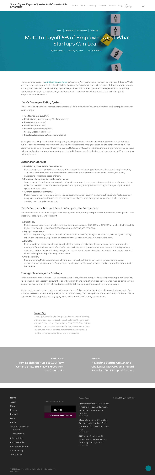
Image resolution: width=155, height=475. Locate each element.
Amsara (16, 429)
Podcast (14, 414)
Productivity (82, 30)
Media (13, 422)
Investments (18, 434)
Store (12, 406)
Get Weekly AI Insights (123, 398)
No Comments (95, 50)
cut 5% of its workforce (56, 82)
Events (13, 410)
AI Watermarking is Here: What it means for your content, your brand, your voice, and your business (94, 408)
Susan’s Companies (19, 426)
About (13, 402)
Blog (59, 30)
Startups (94, 30)
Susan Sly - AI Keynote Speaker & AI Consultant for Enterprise (39, 5)
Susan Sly (58, 50)
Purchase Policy (18, 442)
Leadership (69, 30)
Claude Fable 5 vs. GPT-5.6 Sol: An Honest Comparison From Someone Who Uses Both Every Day (94, 425)
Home (13, 398)
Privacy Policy (17, 438)
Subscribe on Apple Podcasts (60, 415)
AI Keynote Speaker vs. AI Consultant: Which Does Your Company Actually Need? (93, 439)
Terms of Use (16, 454)
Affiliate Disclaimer (19, 446)
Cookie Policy (16, 450)
